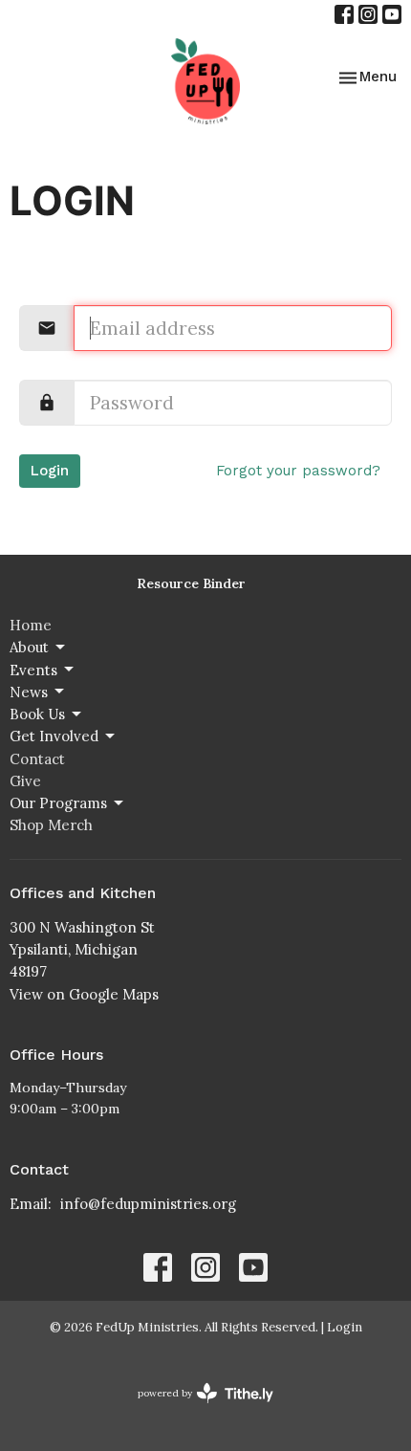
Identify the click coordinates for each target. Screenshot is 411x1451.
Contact (37, 759)
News (29, 692)
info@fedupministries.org (148, 1204)
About (29, 647)
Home (31, 625)
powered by (196, 1409)
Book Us (37, 714)
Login (50, 470)
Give (25, 781)
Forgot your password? (298, 470)
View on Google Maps (84, 994)
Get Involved (54, 736)
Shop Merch (51, 825)
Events (33, 670)
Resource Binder (191, 583)
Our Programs (58, 803)
